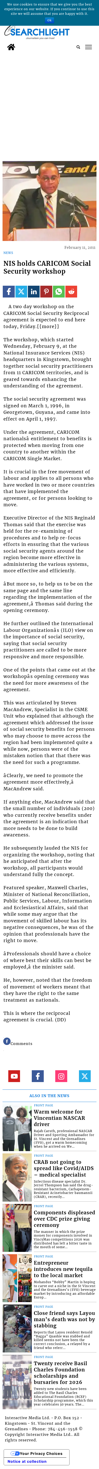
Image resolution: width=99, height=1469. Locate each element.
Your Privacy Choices (41, 1453)
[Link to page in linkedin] (34, 292)
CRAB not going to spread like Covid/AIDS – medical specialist (64, 1168)
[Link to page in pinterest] (46, 292)
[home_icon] (11, 47)
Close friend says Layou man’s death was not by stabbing (64, 1319)
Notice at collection (27, 1461)
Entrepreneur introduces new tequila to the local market (63, 1269)
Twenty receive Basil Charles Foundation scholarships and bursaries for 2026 (60, 1373)
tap (88, 47)
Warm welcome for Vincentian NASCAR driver (59, 1118)
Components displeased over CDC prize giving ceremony (64, 1219)
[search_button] (78, 47)
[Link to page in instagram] (61, 1076)
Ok (49, 20)
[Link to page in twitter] (21, 292)
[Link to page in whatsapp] (59, 292)
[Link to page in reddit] (71, 292)
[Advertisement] (49, 105)
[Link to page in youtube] (14, 1076)
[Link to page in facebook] (9, 292)
